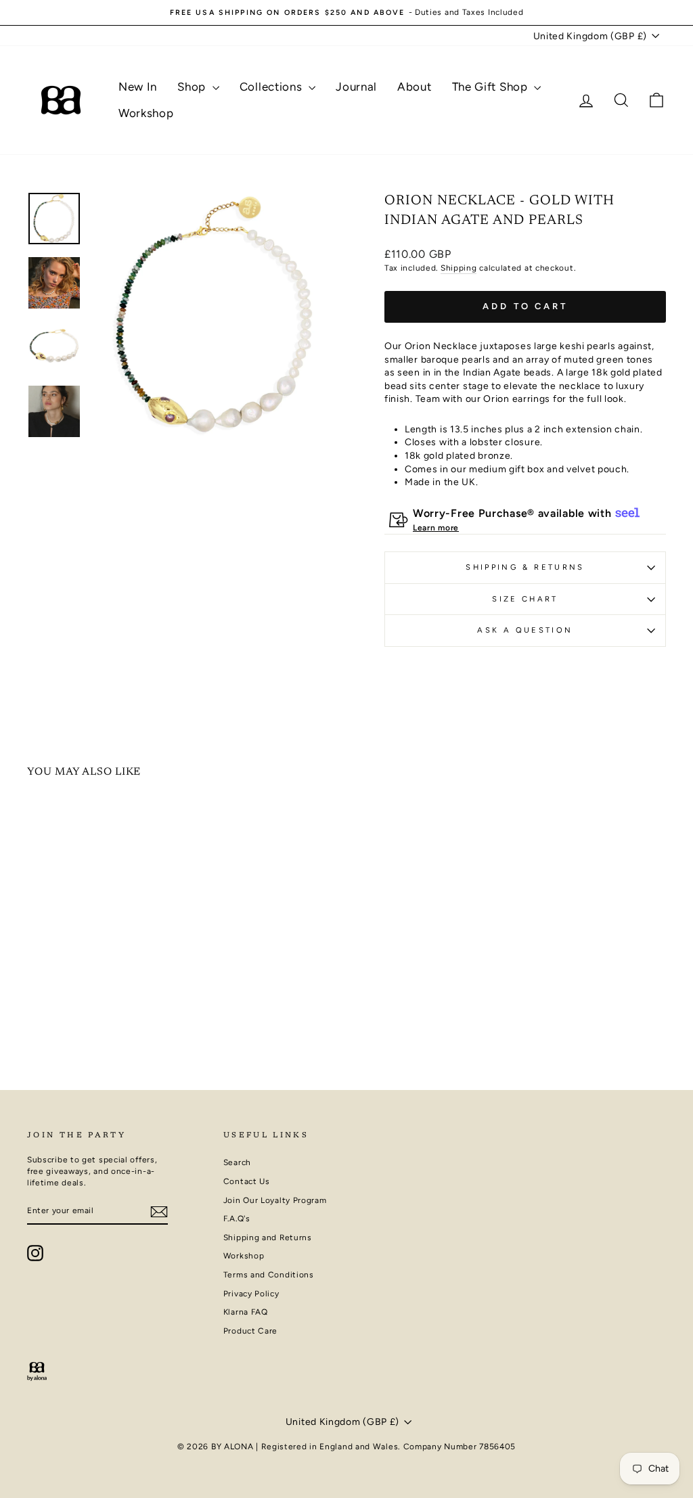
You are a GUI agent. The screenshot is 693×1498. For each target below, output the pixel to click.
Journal (356, 86)
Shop (193, 86)
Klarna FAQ (245, 1312)
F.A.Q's (236, 1218)
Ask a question (525, 630)
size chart (525, 599)
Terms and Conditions (268, 1274)
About (414, 86)
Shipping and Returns (267, 1237)
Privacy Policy (251, 1293)
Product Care (250, 1331)
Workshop (146, 113)
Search (237, 1162)
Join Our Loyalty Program (275, 1200)
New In (137, 86)
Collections (272, 86)
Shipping (459, 268)
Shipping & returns (525, 567)
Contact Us (246, 1181)
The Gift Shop (491, 86)
